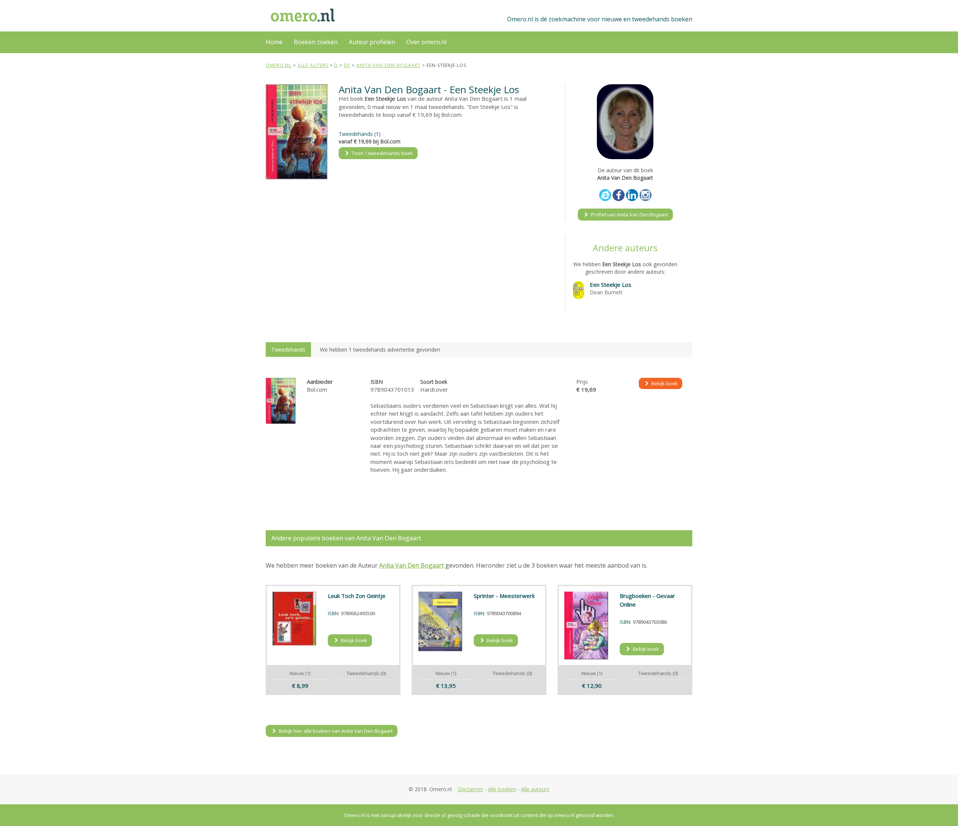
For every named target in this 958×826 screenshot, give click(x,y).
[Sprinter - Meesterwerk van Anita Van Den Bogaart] (440, 621)
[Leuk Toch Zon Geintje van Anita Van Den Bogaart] (294, 619)
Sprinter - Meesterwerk (504, 595)
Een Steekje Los (610, 284)
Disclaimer (470, 789)
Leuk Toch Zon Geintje (356, 595)
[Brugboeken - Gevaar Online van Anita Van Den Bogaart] (586, 625)
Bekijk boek (664, 383)
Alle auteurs (535, 789)
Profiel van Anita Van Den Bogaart (629, 214)
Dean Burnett (606, 292)
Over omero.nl (426, 42)
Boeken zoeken (316, 42)
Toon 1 (382, 153)
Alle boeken (502, 789)
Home (274, 42)
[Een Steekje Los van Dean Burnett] (578, 289)
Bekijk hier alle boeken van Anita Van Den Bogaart (335, 731)
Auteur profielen (372, 42)
